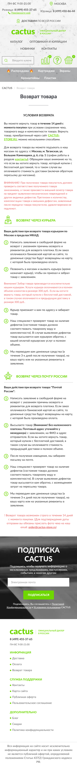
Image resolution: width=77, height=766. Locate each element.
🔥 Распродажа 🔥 (20, 70)
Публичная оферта (24, 697)
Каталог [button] (16, 41)
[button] (19, 13)
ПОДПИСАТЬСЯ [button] (38, 595)
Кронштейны (30, 78)
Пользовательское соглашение (32, 703)
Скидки (17, 724)
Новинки (27, 48)
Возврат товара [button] (22, 670)
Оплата (17, 664)
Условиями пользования (47, 607)
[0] (68, 60)
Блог (15, 718)
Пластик (50, 78)
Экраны (64, 70)
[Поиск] (6, 60)
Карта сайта (20, 691)
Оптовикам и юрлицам (48, 41)
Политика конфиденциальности (33, 730)
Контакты (49, 48)
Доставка (18, 658)
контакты (21, 159)
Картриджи (46, 70)
